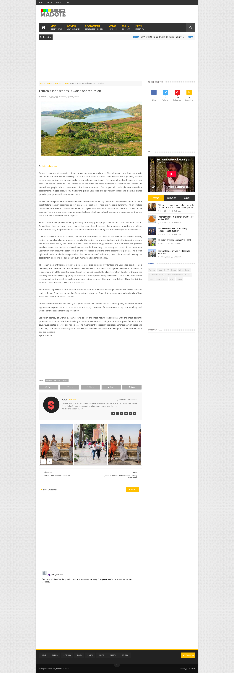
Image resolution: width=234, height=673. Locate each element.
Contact (68, 3)
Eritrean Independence (174, 275)
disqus (132, 490)
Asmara (152, 270)
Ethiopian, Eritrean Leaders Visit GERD (174, 240)
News (56, 27)
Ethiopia (188, 275)
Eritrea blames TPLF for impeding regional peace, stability (172, 229)
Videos (112, 27)
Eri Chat (125, 655)
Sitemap (58, 3)
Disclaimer (191, 669)
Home (41, 3)
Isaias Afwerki (161, 279)
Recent (156, 198)
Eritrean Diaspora (156, 275)
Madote (59, 669)
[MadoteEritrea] (113, 413)
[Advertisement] (117, 62)
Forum (126, 27)
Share (70, 387)
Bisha (159, 270)
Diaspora (67, 655)
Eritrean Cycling (184, 270)
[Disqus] (90, 531)
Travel (66, 83)
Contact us (189, 655)
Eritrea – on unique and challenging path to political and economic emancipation (176, 206)
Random (187, 198)
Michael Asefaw (49, 166)
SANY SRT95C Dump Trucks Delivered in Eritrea (139, 37)
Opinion (73, 27)
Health (151, 279)
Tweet (50, 387)
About (49, 3)
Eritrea (113, 37)
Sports (179, 279)
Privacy (183, 669)
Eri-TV (139, 27)
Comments (171, 198)
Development (94, 27)
